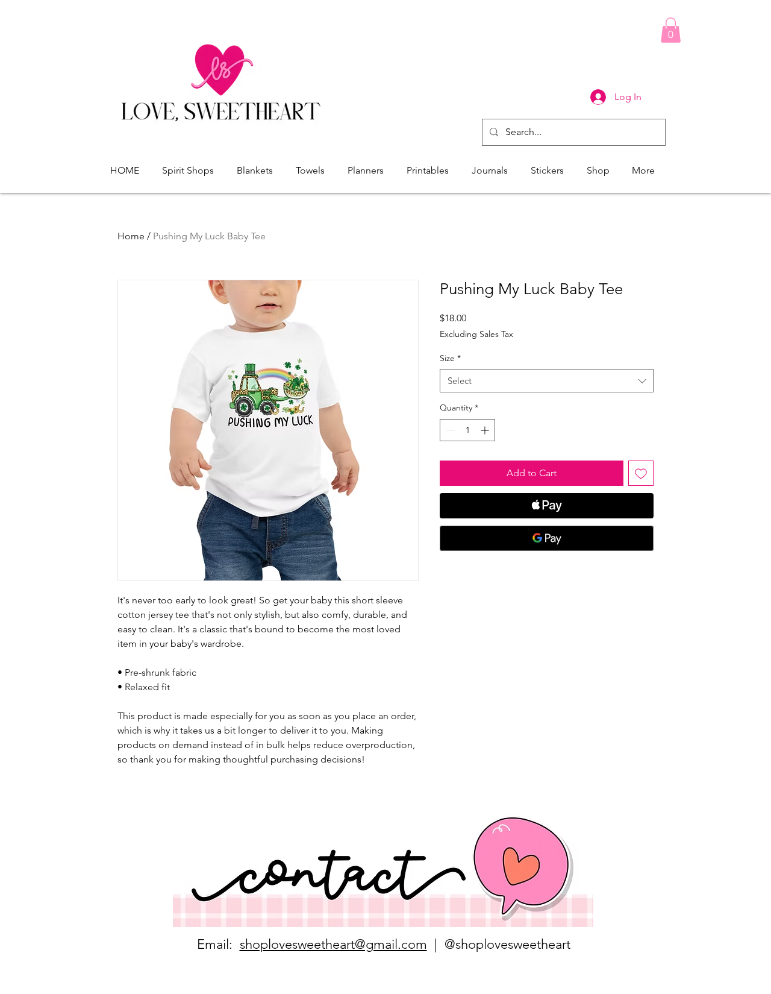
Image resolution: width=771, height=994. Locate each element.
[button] (670, 30)
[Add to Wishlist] (641, 473)
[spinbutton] (467, 430)
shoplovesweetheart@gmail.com (333, 944)
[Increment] (485, 430)
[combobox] (547, 380)
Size (450, 358)
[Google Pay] (547, 538)
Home (131, 236)
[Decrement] (449, 430)
